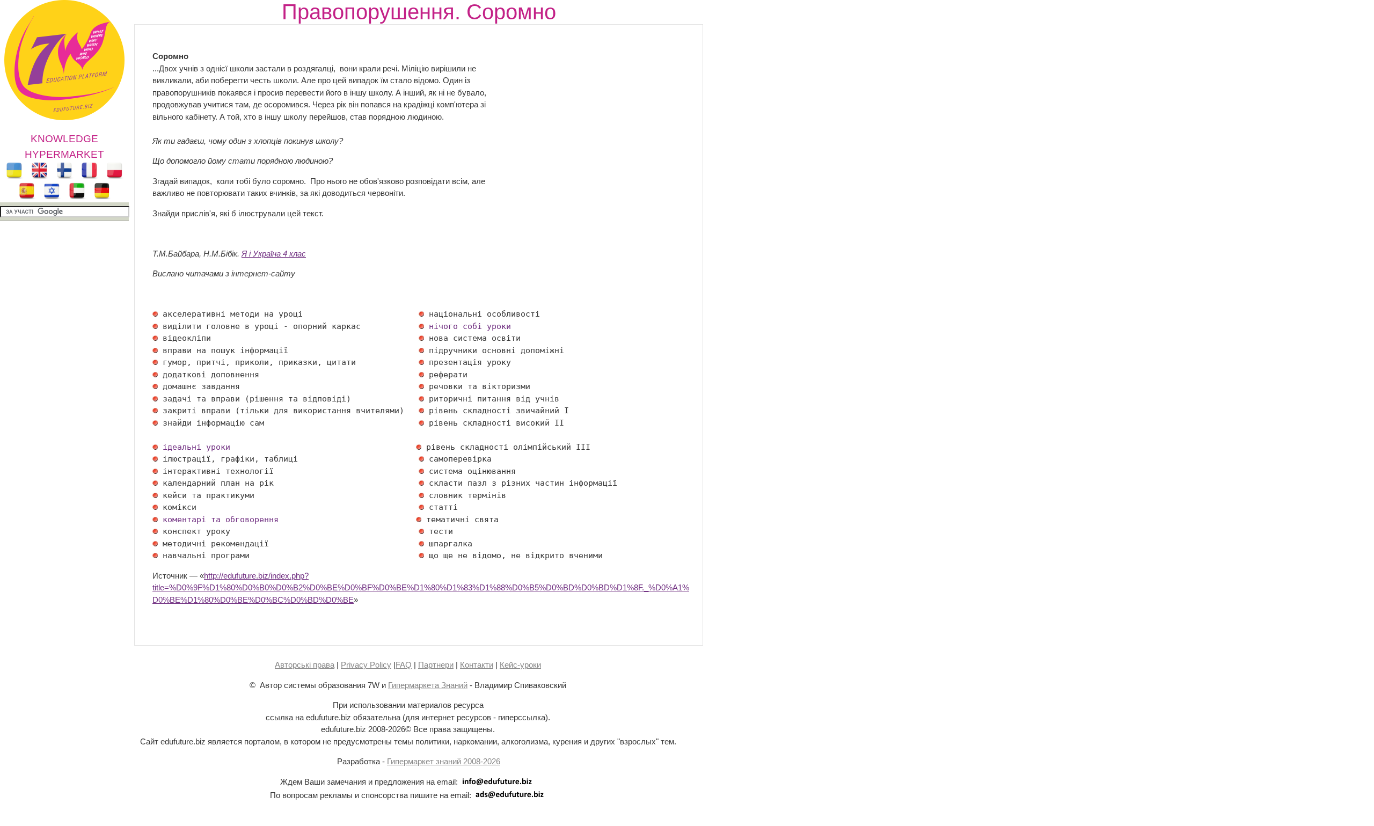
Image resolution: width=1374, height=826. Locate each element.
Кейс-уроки (520, 664)
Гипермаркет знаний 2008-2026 (443, 761)
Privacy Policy (366, 664)
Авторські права (304, 664)
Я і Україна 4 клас (274, 253)
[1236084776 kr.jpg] (155, 326)
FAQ (404, 664)
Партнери (436, 664)
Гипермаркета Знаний (427, 685)
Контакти (476, 664)
